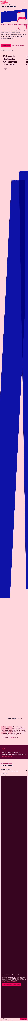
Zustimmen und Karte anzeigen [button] (11, 984)
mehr (26, 24)
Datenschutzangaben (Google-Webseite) (9, 981)
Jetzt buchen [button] (6, 45)
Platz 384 (12, 737)
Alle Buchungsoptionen (18, 45)
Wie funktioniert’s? (7, 756)
